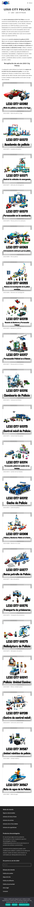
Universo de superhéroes (10, 827)
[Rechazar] (32, 902)
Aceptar (8, 904)
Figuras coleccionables (9, 813)
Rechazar (14, 904)
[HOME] (8, 12)
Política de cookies (8, 873)
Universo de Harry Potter (10, 816)
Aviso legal (6, 888)
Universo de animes (8, 820)
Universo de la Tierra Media (10, 824)
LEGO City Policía (21, 12)
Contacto (5, 891)
